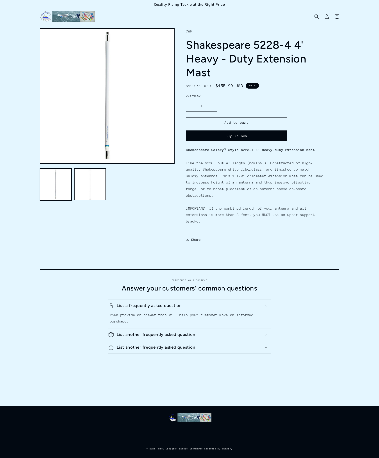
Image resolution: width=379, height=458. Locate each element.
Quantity (193, 95)
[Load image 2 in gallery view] (90, 184)
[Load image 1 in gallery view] (56, 184)
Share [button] (196, 239)
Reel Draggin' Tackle (173, 448)
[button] (317, 16)
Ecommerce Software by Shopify (211, 448)
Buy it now (237, 136)
